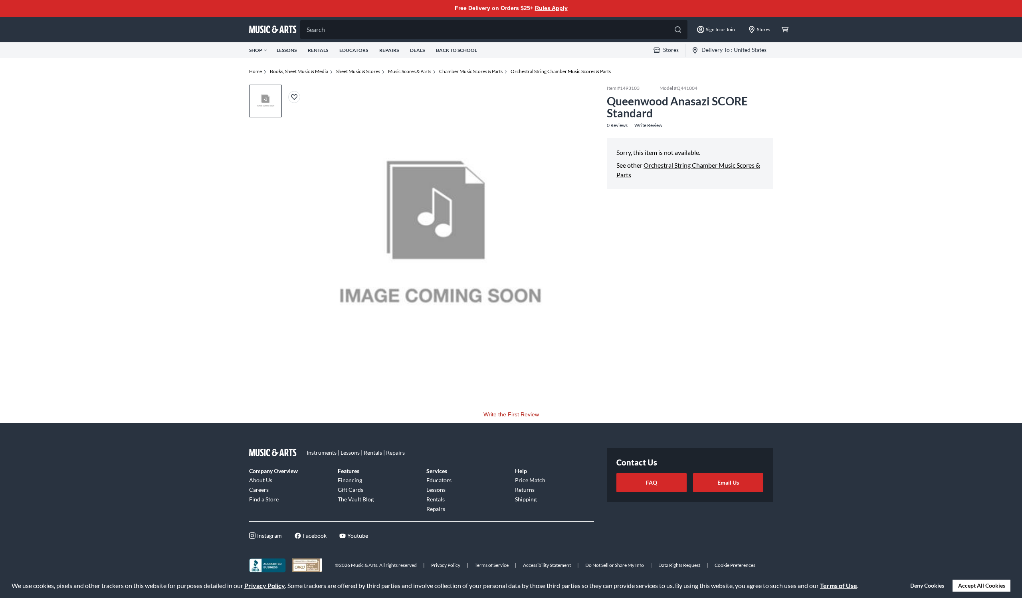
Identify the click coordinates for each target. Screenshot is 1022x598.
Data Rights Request (679, 565)
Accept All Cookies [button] (981, 585)
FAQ (651, 482)
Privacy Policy (264, 585)
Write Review (648, 125)
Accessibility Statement (547, 565)
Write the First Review (511, 414)
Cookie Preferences (735, 565)
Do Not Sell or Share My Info (614, 565)
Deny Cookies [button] (927, 585)
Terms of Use (838, 585)
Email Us (728, 482)
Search (316, 29)
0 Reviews (617, 125)
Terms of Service (492, 565)
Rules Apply (551, 8)
